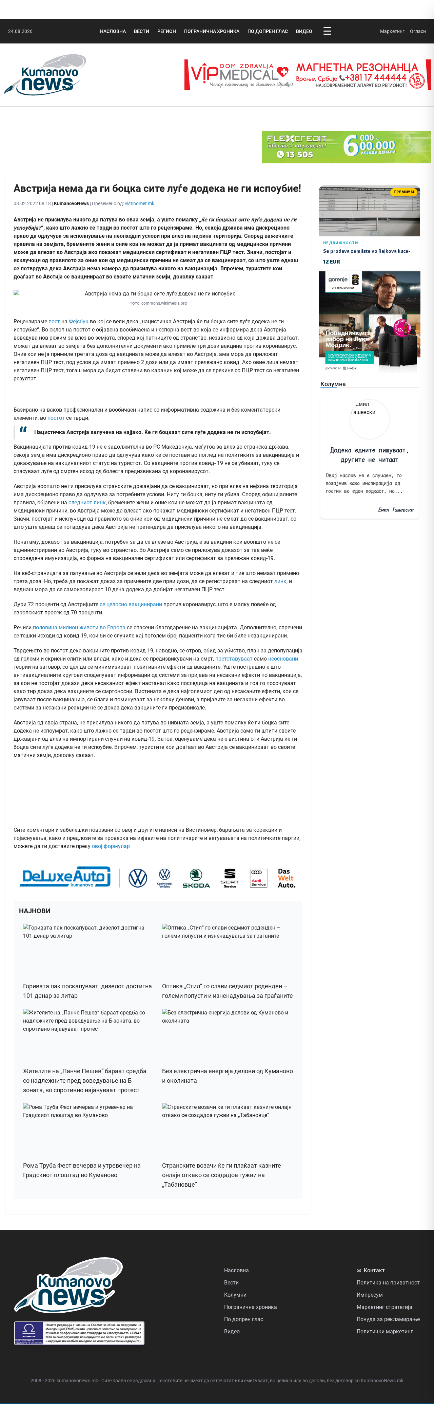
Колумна (333, 384)
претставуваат (234, 658)
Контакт (371, 1270)
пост (54, 321)
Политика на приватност (388, 1282)
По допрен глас (268, 31)
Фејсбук (78, 321)
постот (56, 418)
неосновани (283, 658)
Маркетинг (392, 31)
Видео (304, 31)
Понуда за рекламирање (388, 1319)
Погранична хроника (211, 31)
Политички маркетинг (385, 1331)
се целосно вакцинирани (130, 604)
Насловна (113, 31)
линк (280, 581)
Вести (141, 31)
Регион (166, 31)
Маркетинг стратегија (384, 1307)
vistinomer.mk (139, 203)
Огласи (418, 31)
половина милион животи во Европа (78, 627)
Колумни (235, 1295)
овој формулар (111, 846)
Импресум (370, 1295)
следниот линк (87, 502)
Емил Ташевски (395, 509)
